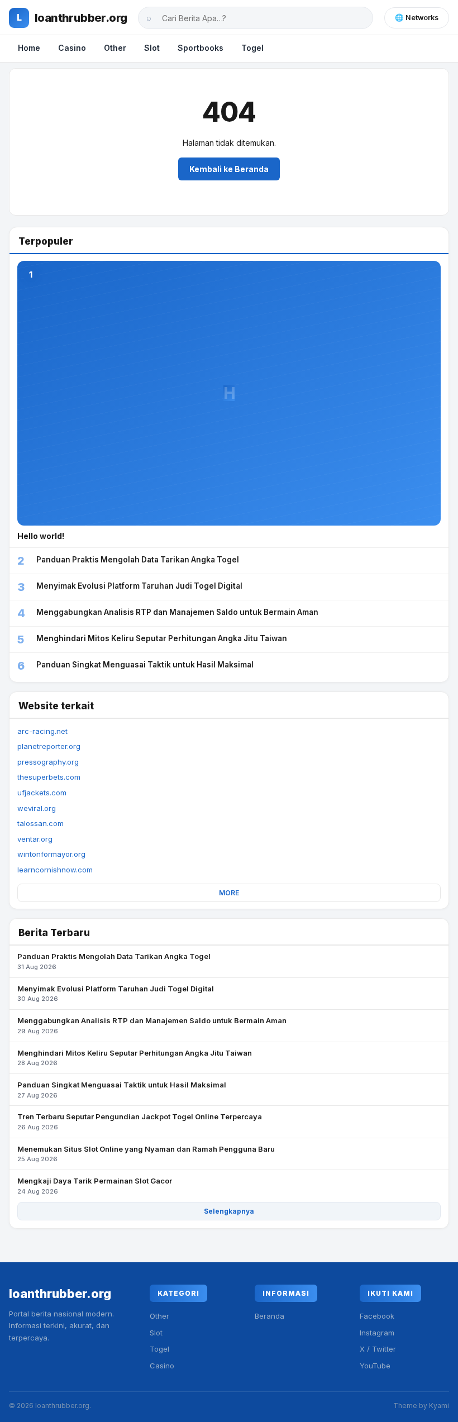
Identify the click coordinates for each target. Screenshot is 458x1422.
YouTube (375, 1365)
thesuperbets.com (48, 776)
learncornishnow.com (55, 869)
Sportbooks (200, 48)
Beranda (269, 1315)
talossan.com (40, 823)
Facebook (377, 1315)
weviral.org (36, 808)
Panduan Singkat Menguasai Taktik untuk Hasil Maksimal (121, 1089)
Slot (152, 48)
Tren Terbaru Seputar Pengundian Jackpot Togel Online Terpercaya (139, 1121)
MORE (229, 893)
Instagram (377, 1332)
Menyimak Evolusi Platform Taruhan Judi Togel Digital (115, 993)
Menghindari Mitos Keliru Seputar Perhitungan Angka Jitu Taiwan (134, 1057)
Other (115, 48)
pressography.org (48, 761)
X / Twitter (378, 1348)
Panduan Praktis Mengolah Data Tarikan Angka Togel (114, 961)
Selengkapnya (229, 1211)
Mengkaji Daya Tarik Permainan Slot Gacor (94, 1185)
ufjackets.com (41, 792)
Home (29, 48)
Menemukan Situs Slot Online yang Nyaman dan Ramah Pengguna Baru (146, 1153)
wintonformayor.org (51, 854)
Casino (72, 48)
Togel (252, 48)
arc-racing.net (42, 731)
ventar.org (35, 838)
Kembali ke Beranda (229, 169)
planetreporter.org (48, 746)
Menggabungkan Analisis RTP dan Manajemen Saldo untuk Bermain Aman (152, 1025)
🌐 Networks (416, 17)
